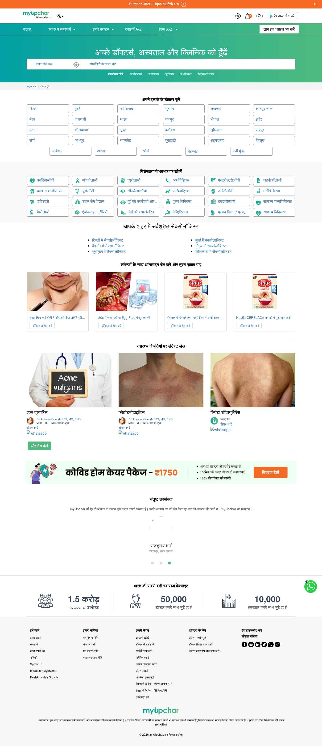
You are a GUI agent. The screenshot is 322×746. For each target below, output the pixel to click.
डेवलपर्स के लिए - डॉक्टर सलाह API (154, 684)
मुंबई (77, 108)
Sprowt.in (36, 664)
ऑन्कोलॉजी (90, 180)
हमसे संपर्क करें (37, 651)
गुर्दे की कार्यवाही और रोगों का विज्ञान (143, 201)
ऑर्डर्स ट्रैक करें (144, 651)
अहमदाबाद (217, 140)
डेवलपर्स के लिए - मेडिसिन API (151, 690)
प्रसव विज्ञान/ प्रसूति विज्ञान (234, 212)
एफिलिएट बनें (142, 697)
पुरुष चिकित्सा (182, 201)
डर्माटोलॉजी (225, 191)
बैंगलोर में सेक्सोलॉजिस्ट (108, 245)
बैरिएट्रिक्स (180, 212)
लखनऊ (216, 108)
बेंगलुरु (260, 140)
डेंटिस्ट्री (43, 201)
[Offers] (238, 15)
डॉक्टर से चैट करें (42, 325)
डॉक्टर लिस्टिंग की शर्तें (200, 644)
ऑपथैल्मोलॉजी (137, 191)
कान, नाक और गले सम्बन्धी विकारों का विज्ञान (53, 191)
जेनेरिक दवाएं (142, 657)
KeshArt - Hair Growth (44, 677)
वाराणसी (80, 119)
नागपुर (169, 119)
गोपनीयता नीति (90, 638)
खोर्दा (146, 151)
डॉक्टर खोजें (142, 671)
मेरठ (32, 119)
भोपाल (215, 119)
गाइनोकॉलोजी (272, 180)
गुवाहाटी (170, 140)
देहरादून (193, 151)
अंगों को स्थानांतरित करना (143, 212)
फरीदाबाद (126, 108)
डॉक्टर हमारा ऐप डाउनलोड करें (204, 651)
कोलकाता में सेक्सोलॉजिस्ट (213, 251)
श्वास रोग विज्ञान (93, 201)
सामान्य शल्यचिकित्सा (277, 201)
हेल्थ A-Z (166, 29)
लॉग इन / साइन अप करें (279, 29)
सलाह (27, 29)
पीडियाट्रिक (181, 191)
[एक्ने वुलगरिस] (69, 380)
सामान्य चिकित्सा (274, 212)
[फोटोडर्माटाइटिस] (161, 380)
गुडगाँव (169, 108)
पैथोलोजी (43, 212)
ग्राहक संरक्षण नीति (92, 657)
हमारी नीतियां (90, 630)
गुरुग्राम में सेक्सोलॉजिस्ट (109, 251)
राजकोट (125, 140)
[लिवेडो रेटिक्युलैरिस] (253, 380)
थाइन (123, 119)
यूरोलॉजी (88, 191)
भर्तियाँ (33, 657)
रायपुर (260, 130)
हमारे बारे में (35, 638)
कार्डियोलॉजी (45, 180)
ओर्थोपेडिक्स (181, 180)
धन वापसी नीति (91, 651)
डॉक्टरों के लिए (197, 630)
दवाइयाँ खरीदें (142, 638)
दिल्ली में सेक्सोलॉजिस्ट (107, 240)
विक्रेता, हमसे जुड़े (145, 677)
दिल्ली (33, 108)
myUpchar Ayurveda (43, 671)
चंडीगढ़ (57, 151)
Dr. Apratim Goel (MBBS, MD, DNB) (59, 421)
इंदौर (259, 119)
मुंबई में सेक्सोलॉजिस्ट (209, 240)
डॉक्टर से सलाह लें (145, 644)
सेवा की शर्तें (89, 644)
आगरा (101, 151)
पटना (33, 130)
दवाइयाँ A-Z (133, 29)
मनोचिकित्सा (271, 191)
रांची (32, 140)
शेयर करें (32, 427)
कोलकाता (81, 130)
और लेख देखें (39, 445)
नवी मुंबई (238, 151)
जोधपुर (79, 140)
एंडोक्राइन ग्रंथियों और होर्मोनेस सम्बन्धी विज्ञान (98, 212)
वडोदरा (170, 130)
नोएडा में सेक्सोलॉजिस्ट (210, 245)
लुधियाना (216, 130)
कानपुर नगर (264, 108)
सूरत (123, 130)
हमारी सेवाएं (142, 630)
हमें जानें (34, 630)
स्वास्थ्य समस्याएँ (60, 29)
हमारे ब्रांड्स (101, 29)
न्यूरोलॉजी (134, 180)
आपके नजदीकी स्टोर (146, 664)
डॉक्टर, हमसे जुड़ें (197, 638)
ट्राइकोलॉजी (226, 201)
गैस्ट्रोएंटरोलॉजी (229, 180)
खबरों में (34, 644)
